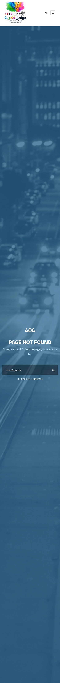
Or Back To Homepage (30, 379)
